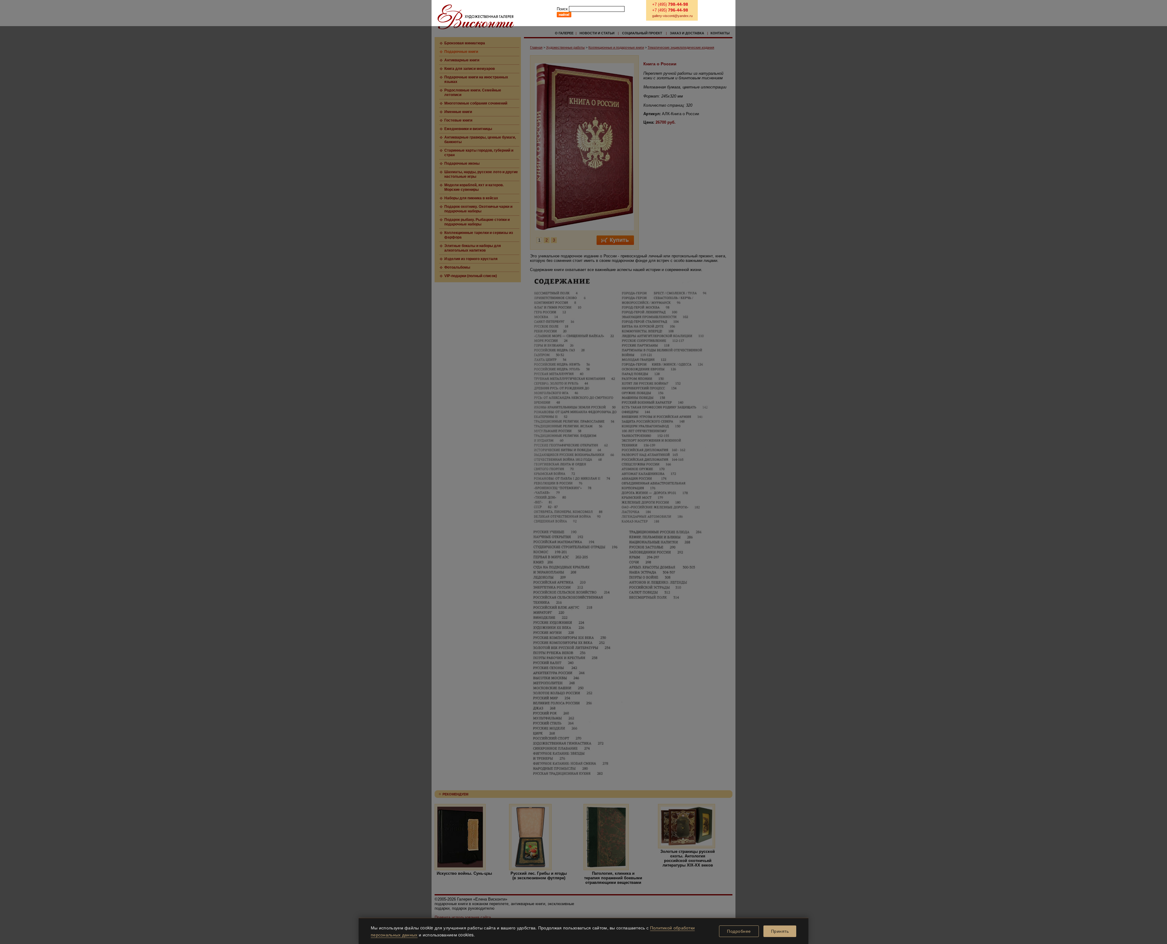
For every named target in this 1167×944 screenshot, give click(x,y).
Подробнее (739, 931)
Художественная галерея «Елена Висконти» (476, 17)
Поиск (562, 9)
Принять (780, 931)
